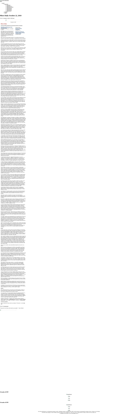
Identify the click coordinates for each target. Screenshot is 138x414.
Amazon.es (9, 9)
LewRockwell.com (12, 299)
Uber (5, 12)
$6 (2, 228)
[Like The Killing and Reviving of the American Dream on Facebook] (11, 25)
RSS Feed (12, 18)
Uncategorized (5, 306)
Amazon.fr (9, 10)
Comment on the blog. (4, 301)
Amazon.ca (9, 6)
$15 (2, 288)
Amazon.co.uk (9, 7)
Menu (1, 1)
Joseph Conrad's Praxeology (18, 29)
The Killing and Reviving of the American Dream (6, 27)
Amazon (6, 4)
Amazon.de (9, 8)
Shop (3, 3)
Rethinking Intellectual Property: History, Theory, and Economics (20, 32)
